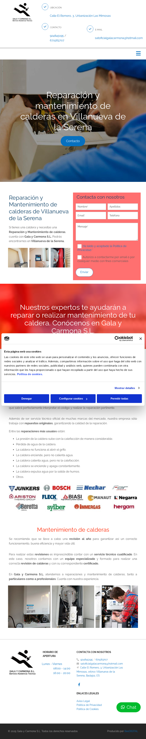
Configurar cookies (71, 398)
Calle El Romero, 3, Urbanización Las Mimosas (80, 15)
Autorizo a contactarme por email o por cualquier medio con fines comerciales (106, 259)
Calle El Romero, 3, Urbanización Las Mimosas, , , (100, 671)
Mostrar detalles (125, 388)
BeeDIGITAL (131, 731)
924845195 (86, 659)
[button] (45, 6)
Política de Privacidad (89, 705)
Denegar (26, 398)
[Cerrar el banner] (140, 338)
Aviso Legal (83, 701)
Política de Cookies (88, 709)
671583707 (57, 40)
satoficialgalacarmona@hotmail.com (101, 663)
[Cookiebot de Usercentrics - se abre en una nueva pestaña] (117, 338)
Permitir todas (119, 398)
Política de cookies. (30, 374)
